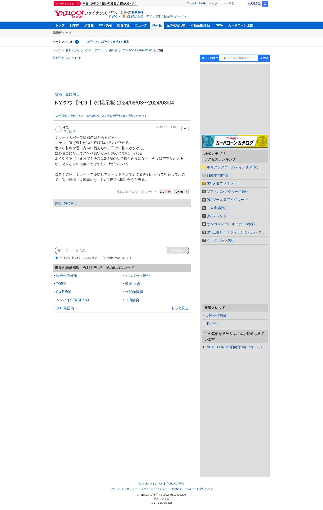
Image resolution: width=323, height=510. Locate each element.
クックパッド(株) (220, 240)
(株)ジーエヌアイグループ (227, 200)
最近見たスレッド (65, 58)
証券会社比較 (176, 25)
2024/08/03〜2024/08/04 (137, 50)
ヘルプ (213, 3)
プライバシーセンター (154, 488)
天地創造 (255, 3)
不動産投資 (198, 25)
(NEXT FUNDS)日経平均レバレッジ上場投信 (236, 347)
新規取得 (137, 12)
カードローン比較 (240, 25)
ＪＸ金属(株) (217, 208)
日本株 (74, 25)
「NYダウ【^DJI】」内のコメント (79, 257)
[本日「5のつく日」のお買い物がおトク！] (105, 3)
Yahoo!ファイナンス (150, 483)
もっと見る (180, 308)
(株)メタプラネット (222, 183)
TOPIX (61, 284)
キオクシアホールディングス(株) (232, 167)
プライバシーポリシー (124, 488)
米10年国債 (65, 308)
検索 (265, 4)
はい (165, 191)
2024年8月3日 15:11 (167, 126)
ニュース (141, 25)
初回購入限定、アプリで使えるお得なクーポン (156, 16)
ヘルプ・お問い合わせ (199, 488)
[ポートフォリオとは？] (76, 41)
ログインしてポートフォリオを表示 (108, 41)
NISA (219, 25)
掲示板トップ (62, 33)
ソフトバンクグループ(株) (227, 191)
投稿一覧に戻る (67, 94)
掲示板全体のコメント (119, 257)
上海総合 (132, 300)
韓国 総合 (132, 284)
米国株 (89, 25)
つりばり (69, 131)
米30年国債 (134, 292)
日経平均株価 (66, 275)
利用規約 (177, 488)
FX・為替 (105, 25)
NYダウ (211, 323)
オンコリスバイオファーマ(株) (231, 224)
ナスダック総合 (137, 275)
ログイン (114, 16)
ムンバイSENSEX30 (72, 300)
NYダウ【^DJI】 (94, 50)
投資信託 (123, 25)
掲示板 (157, 25)
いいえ (181, 191)
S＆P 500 (63, 292)
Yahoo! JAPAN (196, 3)
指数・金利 (72, 50)
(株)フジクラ (217, 216)
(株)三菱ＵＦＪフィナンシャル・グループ (237, 232)
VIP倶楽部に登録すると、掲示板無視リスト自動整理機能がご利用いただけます (102, 115)
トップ (60, 25)
